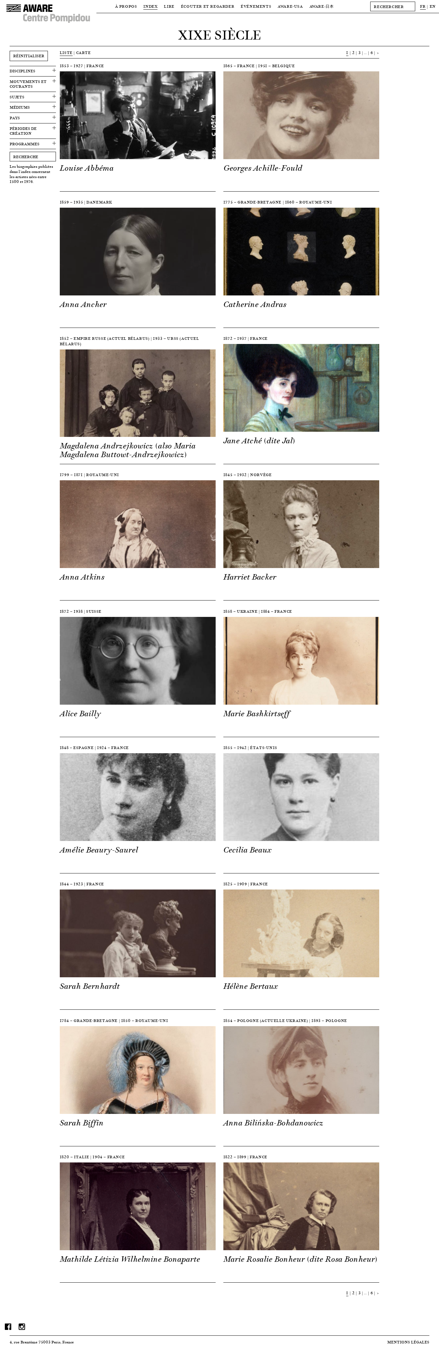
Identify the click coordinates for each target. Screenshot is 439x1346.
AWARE (321, 6)
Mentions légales (408, 1342)
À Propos (126, 6)
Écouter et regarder (207, 6)
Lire (169, 6)
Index (150, 6)
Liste (66, 53)
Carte (83, 53)
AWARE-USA (290, 6)
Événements (256, 6)
